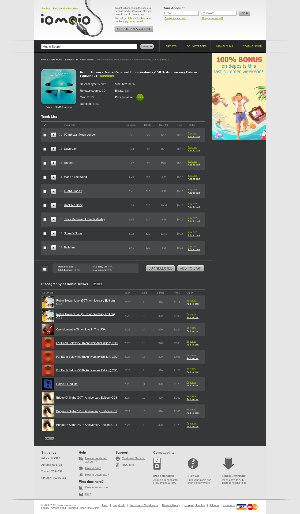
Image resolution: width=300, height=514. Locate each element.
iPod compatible (164, 476)
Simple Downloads (234, 476)
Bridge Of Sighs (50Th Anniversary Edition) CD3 (86, 397)
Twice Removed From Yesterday (84, 219)
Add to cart (194, 136)
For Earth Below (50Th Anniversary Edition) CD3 (87, 343)
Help (55, 8)
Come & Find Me (67, 384)
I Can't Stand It (73, 191)
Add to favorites (69, 8)
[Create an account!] (133, 29)
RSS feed (128, 465)
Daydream (70, 148)
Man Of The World (75, 177)
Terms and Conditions (144, 505)
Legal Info (119, 505)
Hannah (69, 163)
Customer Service (133, 458)
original (68, 107)
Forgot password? (212, 18)
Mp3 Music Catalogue (62, 59)
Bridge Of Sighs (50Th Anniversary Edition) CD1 (86, 425)
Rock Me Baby (73, 205)
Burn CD (193, 476)
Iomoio (45, 59)
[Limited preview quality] (53, 135)
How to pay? (93, 468)
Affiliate (214, 505)
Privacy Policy (171, 505)
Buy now (192, 133)
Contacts (229, 505)
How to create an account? (96, 460)
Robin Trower (87, 59)
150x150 (58, 107)
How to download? (97, 474)
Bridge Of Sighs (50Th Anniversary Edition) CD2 (86, 411)
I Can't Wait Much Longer (80, 134)
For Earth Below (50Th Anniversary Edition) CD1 (87, 370)
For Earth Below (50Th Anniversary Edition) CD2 (87, 356)
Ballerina (69, 247)
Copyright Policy (194, 505)
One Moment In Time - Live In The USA (81, 329)
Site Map (46, 8)
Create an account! (175, 18)
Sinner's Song (73, 233)
